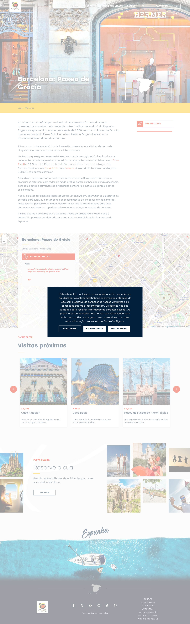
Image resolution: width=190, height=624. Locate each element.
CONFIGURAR (70, 329)
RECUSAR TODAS (94, 329)
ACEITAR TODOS (119, 329)
